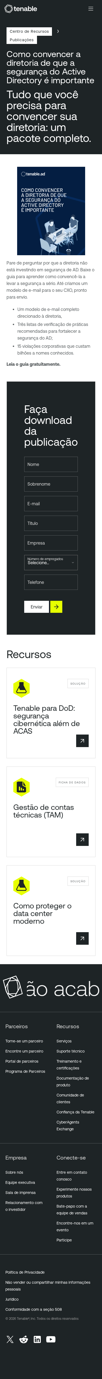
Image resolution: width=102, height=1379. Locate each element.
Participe (64, 1240)
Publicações (22, 39)
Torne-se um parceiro (24, 1041)
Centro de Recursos (29, 31)
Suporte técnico (71, 1051)
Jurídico (11, 1299)
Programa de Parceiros (25, 1071)
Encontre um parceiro (24, 1051)
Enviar (36, 606)
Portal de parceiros (21, 1061)
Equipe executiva (20, 1182)
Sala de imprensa (20, 1192)
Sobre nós (14, 1172)
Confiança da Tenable (75, 1112)
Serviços (64, 1041)
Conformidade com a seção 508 (33, 1309)
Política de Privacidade (25, 1272)
